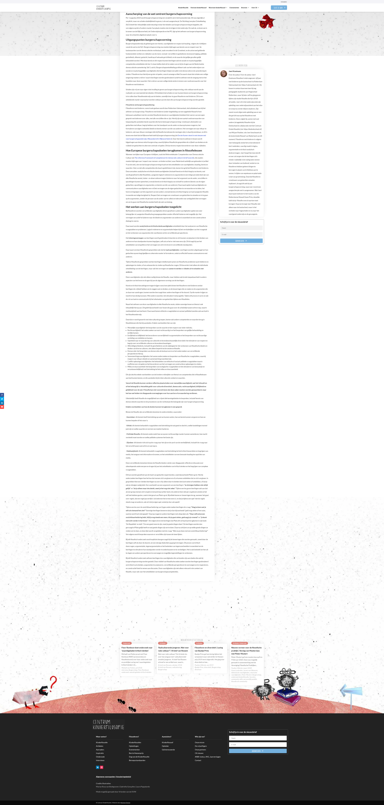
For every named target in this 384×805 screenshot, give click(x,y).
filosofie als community (239, 681)
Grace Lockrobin (237, 670)
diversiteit (207, 667)
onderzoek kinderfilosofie (240, 677)
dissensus (198, 669)
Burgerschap (133, 670)
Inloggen (284, 1)
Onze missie (199, 742)
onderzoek (125, 672)
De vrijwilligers (201, 746)
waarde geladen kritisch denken (140, 672)
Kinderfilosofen (135, 742)
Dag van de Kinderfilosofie (139, 757)
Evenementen (234, 7)
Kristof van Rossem (165, 667)
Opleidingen (134, 746)
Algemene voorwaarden (105, 777)
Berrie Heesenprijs (136, 753)
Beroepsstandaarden (137, 760)
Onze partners (200, 750)
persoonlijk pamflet (250, 679)
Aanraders (100, 750)
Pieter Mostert (247, 675)
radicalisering (177, 667)
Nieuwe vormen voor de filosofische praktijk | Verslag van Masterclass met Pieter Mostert (246, 650)
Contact (198, 760)
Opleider (165, 746)
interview (125, 670)
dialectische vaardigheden (240, 673)
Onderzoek (126, 643)
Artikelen (163, 643)
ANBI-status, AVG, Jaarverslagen (208, 757)
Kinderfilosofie (183, 7)
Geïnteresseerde (168, 750)
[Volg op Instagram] (101, 767)
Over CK (254, 7)
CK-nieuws (199, 753)
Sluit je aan (278, 7)
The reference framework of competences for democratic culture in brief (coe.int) (164, 158)
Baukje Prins (199, 667)
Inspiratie (100, 753)
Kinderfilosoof (167, 742)
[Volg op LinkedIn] (97, 767)
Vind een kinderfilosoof (198, 7)
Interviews (100, 760)
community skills (237, 679)
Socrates (253, 677)
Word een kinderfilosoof (217, 7)
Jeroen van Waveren (250, 670)
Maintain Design (125, 803)
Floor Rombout (143, 670)
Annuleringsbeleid (123, 777)
